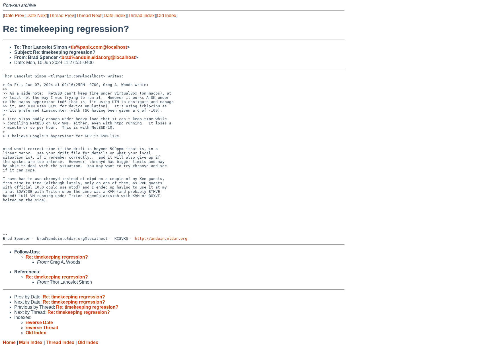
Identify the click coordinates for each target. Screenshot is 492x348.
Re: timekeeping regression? (57, 257)
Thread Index (141, 15)
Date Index (115, 15)
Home (9, 342)
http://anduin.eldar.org (161, 238)
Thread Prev (61, 15)
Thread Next (88, 15)
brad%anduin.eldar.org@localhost (98, 57)
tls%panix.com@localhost (99, 47)
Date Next (36, 15)
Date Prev (14, 15)
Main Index (30, 342)
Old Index (166, 15)
